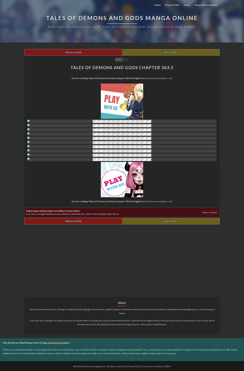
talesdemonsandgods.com (159, 78)
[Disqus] (122, 259)
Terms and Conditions (205, 5)
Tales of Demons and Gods (55, 342)
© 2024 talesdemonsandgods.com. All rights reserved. (99, 366)
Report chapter (209, 212)
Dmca (187, 5)
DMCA (168, 366)
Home (157, 5)
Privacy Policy (172, 5)
